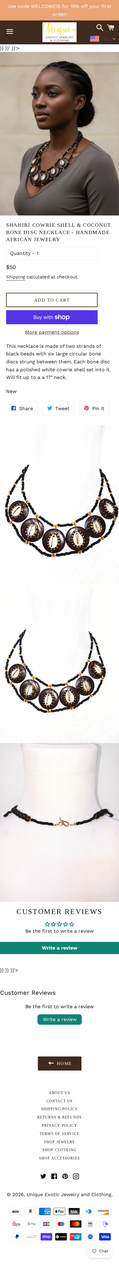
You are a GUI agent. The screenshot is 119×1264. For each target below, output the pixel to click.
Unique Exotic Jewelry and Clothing (69, 1194)
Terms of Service (59, 1134)
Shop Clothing (59, 1150)
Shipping (15, 277)
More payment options (52, 332)
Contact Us (59, 1101)
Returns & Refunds (59, 1117)
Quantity (20, 253)
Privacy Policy (59, 1125)
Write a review (60, 1019)
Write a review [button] (59, 948)
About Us (59, 1093)
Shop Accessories (59, 1158)
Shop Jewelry (59, 1142)
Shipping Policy (59, 1109)
